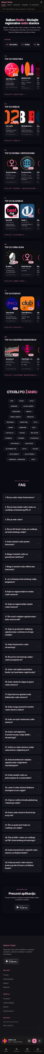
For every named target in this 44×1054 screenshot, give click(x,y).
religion (34, 433)
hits (35, 422)
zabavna (22, 427)
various (30, 417)
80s (33, 427)
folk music (14, 454)
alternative (11, 449)
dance (28, 411)
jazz (33, 459)
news (11, 427)
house (22, 433)
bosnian (10, 422)
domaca (8, 438)
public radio (15, 417)
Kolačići (5, 1007)
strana (21, 438)
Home (3, 5)
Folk (32, 401)
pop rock (29, 443)
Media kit (6, 987)
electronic (29, 454)
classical (34, 438)
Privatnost (6, 999)
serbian (14, 406)
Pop (11, 401)
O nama (5, 975)
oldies (35, 449)
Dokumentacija (8, 979)
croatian (24, 422)
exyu (24, 449)
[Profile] (41, 2)
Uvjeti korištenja (8, 1003)
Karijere (5, 983)
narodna (16, 411)
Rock (21, 401)
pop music (15, 443)
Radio (9, 5)
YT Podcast (34, 5)
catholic (10, 433)
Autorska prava (8, 1011)
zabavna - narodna (17, 459)
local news (28, 406)
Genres (25, 5)
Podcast (17, 5)
